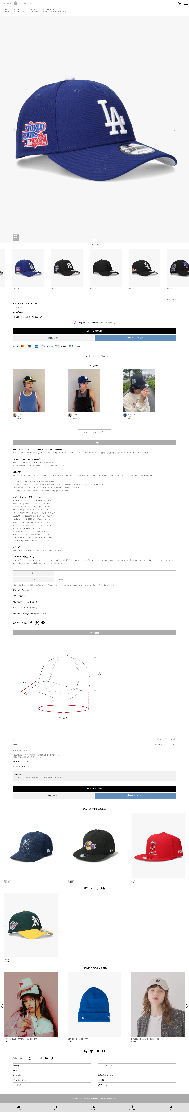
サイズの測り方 (18, 1075)
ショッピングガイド (105, 1066)
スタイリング (133, 1109)
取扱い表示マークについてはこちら (25, 602)
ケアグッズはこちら (19, 596)
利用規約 (16, 1066)
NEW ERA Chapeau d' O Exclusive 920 (82, 1039)
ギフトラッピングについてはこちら (25, 608)
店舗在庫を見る (53, 338)
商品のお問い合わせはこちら (23, 590)
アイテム (18, 1109)
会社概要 (101, 1080)
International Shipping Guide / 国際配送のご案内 (29, 614)
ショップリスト (18, 1085)
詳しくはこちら (37, 317)
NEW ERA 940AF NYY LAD (140, 1039)
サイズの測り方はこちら (21, 766)
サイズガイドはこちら (20, 761)
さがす (171, 1109)
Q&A (99, 1070)
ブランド (56, 1109)
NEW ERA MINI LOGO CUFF (14, 1039)
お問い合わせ (102, 1085)
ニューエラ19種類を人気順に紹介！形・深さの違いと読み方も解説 (39, 777)
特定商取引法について (105, 1075)
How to (15, 1070)
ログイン (93, 1109)
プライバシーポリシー (20, 1080)
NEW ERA (7, 880)
